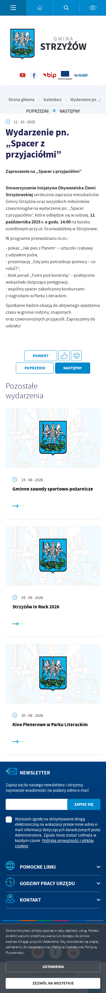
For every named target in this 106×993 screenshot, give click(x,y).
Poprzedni (37, 111)
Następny (70, 111)
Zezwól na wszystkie (53, 983)
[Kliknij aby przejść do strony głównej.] (40, 7)
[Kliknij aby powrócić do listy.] (54, 111)
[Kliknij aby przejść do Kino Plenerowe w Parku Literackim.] (53, 674)
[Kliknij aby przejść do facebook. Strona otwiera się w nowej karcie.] (34, 75)
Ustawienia (53, 966)
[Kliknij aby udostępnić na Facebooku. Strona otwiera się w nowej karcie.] (64, 355)
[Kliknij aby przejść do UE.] (65, 75)
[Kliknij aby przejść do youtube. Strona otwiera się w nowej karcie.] (22, 75)
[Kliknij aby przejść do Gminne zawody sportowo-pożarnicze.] (53, 438)
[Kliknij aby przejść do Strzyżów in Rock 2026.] (53, 556)
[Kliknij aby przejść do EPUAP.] (80, 75)
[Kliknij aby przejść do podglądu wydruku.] (76, 355)
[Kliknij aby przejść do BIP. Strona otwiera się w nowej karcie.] (49, 75)
